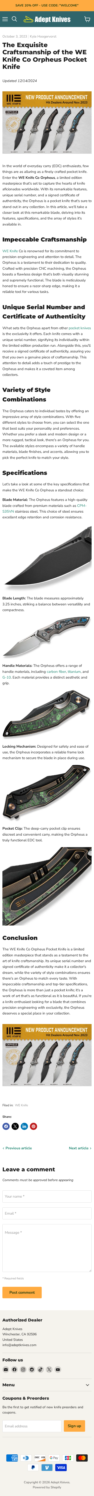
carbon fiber (56, 671)
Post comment (22, 1292)
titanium (74, 671)
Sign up (74, 1426)
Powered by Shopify (47, 1487)
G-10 (6, 677)
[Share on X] (15, 1126)
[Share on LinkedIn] (24, 1126)
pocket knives (80, 328)
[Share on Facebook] (6, 1126)
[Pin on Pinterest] (33, 1126)
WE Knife (10, 251)
